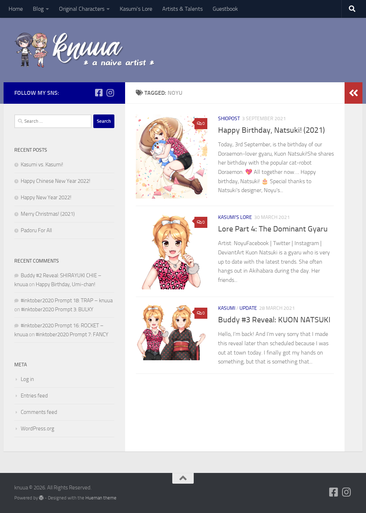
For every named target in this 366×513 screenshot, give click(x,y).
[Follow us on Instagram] (110, 92)
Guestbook (225, 8)
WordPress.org (37, 428)
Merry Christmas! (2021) (48, 214)
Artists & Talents (182, 8)
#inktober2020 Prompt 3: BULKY (57, 309)
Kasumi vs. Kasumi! (42, 164)
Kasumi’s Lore (136, 8)
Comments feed (39, 412)
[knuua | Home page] (84, 50)
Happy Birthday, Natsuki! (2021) (271, 130)
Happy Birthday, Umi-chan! (65, 284)
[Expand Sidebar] (353, 93)
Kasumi (226, 308)
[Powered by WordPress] (41, 497)
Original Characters (81, 8)
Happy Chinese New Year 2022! (55, 181)
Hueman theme (101, 497)
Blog (38, 8)
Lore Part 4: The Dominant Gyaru (273, 229)
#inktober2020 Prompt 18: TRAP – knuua (67, 300)
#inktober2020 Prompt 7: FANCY (72, 334)
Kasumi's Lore (235, 217)
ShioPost (229, 119)
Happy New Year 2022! (46, 197)
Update (248, 308)
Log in (27, 379)
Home (16, 8)
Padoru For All (36, 230)
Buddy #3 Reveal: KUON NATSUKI (274, 319)
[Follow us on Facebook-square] (98, 92)
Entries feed (34, 395)
